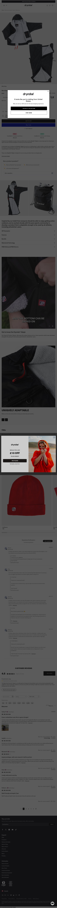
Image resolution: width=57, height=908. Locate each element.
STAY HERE (29, 113)
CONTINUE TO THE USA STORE (29, 108)
